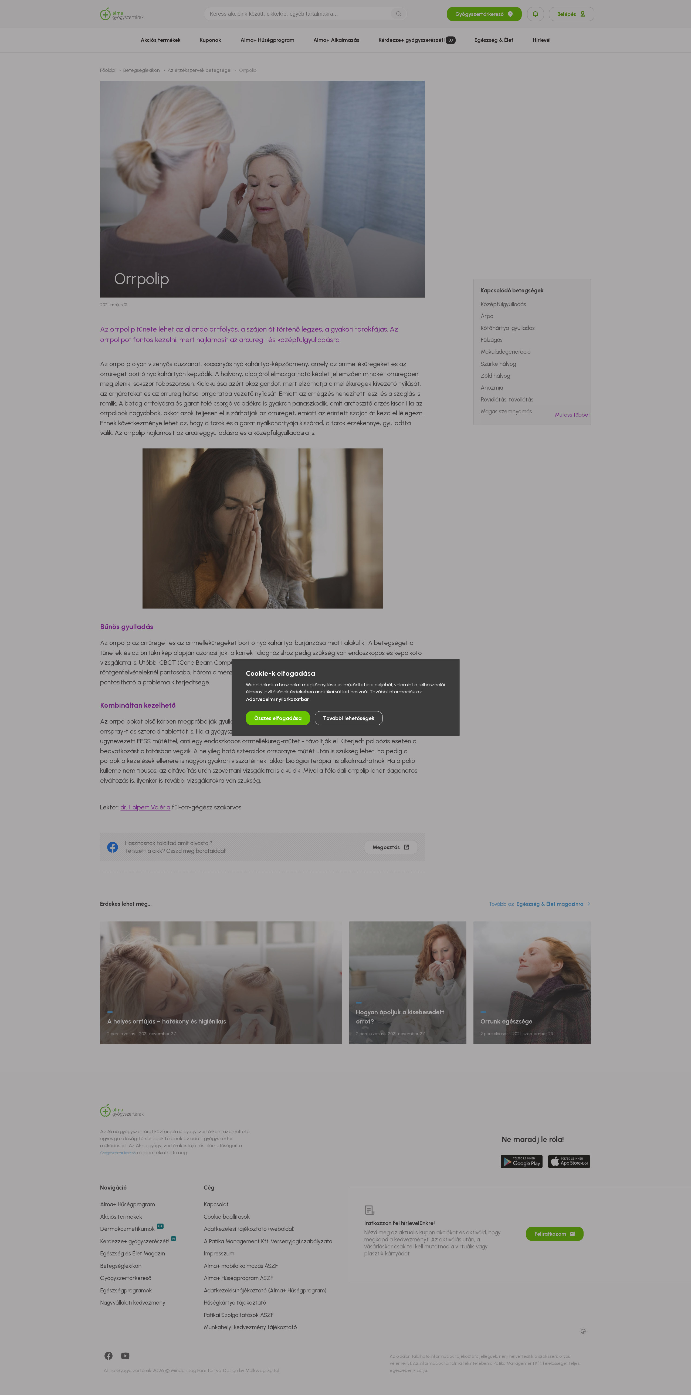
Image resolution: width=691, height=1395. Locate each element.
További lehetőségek (348, 718)
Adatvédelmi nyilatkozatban (278, 699)
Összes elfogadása (278, 718)
